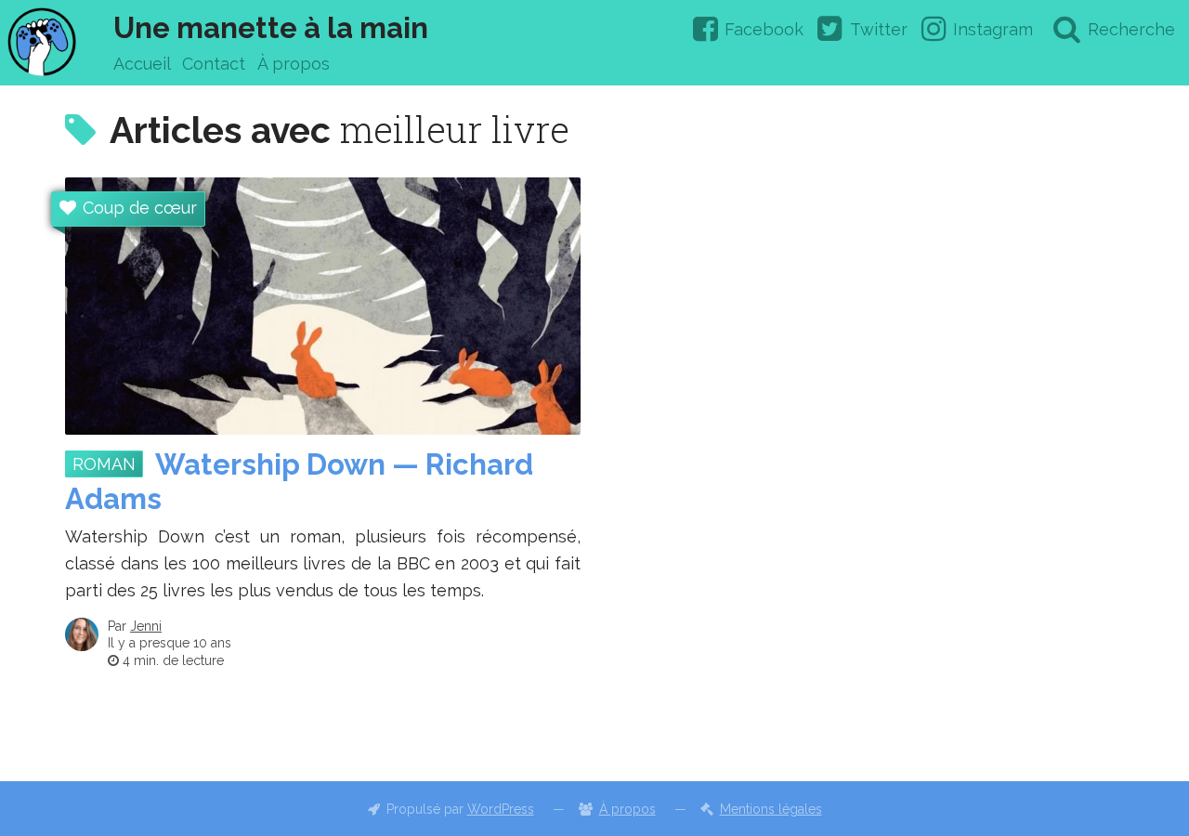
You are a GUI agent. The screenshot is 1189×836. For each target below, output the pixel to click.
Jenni (146, 626)
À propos (293, 63)
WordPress (500, 809)
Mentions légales (771, 809)
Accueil (142, 63)
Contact (213, 63)
